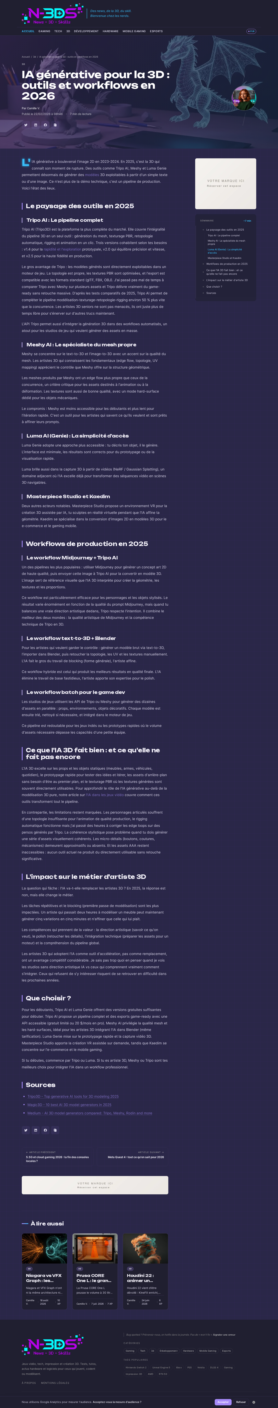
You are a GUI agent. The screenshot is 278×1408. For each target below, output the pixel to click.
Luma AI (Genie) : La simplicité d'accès (225, 251)
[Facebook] (45, 125)
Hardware (111, 31)
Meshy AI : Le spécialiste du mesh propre (226, 242)
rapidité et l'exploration (62, 249)
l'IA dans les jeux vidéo (105, 795)
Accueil (28, 31)
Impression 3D (134, 1374)
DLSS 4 (214, 1367)
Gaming (44, 31)
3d (68, 31)
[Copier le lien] (55, 125)
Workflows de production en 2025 (227, 263)
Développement (86, 31)
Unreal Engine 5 (161, 1367)
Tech (58, 31)
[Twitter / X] (26, 125)
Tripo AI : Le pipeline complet (224, 235)
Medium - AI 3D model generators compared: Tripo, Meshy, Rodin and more (89, 1113)
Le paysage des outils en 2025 (225, 229)
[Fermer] (253, 1402)
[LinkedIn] (36, 125)
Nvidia (201, 1367)
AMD (150, 1374)
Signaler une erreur (224, 1334)
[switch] (251, 31)
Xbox (179, 1367)
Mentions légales (55, 1382)
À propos (29, 1382)
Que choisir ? (214, 286)
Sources (211, 292)
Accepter (223, 1402)
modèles (92, 175)
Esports (156, 31)
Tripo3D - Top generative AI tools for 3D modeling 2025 (73, 1096)
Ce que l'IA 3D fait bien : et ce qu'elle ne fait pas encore (224, 272)
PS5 (189, 1367)
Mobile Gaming (134, 31)
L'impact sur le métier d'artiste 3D (227, 280)
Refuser (241, 1402)
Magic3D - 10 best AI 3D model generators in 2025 (69, 1105)
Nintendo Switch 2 (136, 1367)
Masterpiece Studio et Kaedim (224, 258)
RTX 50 (163, 1374)
